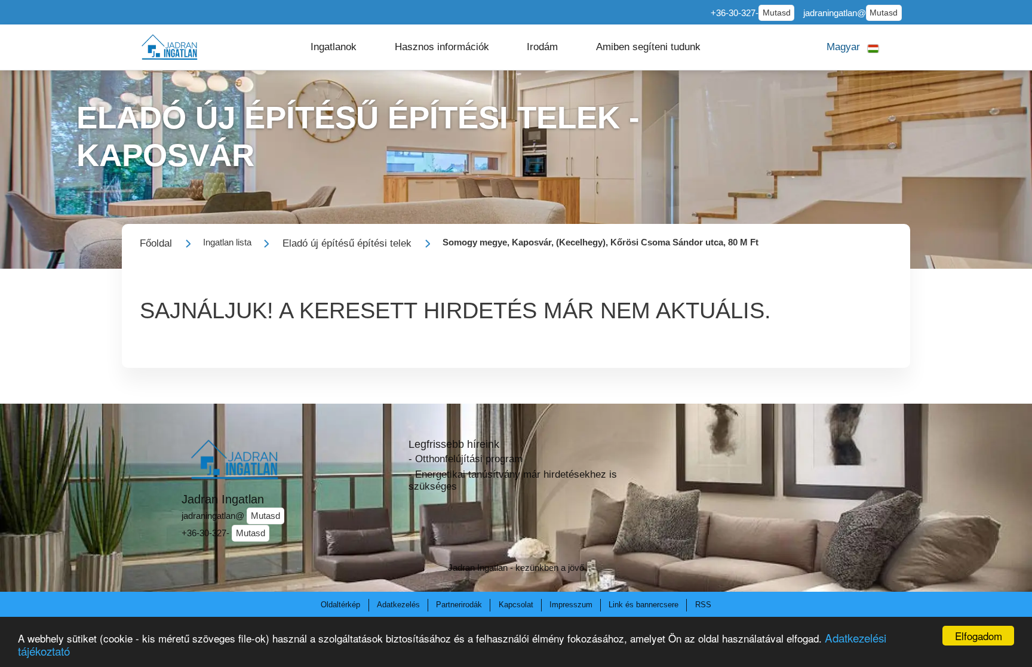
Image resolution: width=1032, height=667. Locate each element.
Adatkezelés (398, 604)
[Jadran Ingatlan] (169, 46)
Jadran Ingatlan (223, 499)
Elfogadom (978, 635)
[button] (333, 47)
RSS (703, 604)
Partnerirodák (459, 604)
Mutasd (777, 12)
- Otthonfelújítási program (465, 459)
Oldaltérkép (340, 604)
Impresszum (570, 604)
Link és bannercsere (643, 604)
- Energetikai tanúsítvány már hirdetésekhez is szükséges (512, 480)
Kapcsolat (516, 604)
